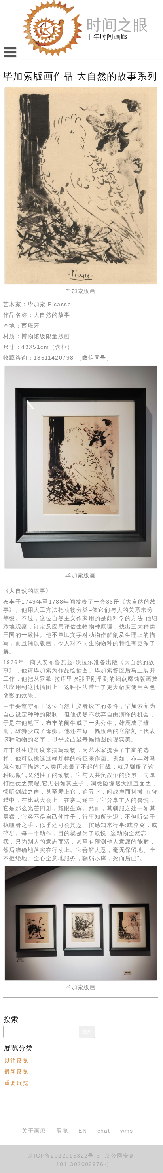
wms (126, 1130)
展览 (62, 1130)
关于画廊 (34, 1130)
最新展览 (16, 1072)
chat (103, 1130)
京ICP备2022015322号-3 (64, 1155)
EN (82, 1130)
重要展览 (16, 1083)
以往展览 (16, 1060)
